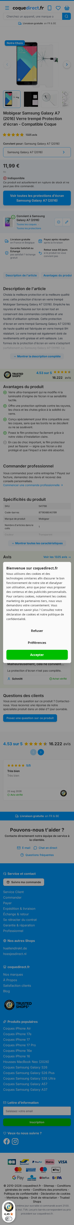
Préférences (37, 642)
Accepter (37, 655)
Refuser (37, 631)
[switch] (8, 1219)
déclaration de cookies (21, 614)
